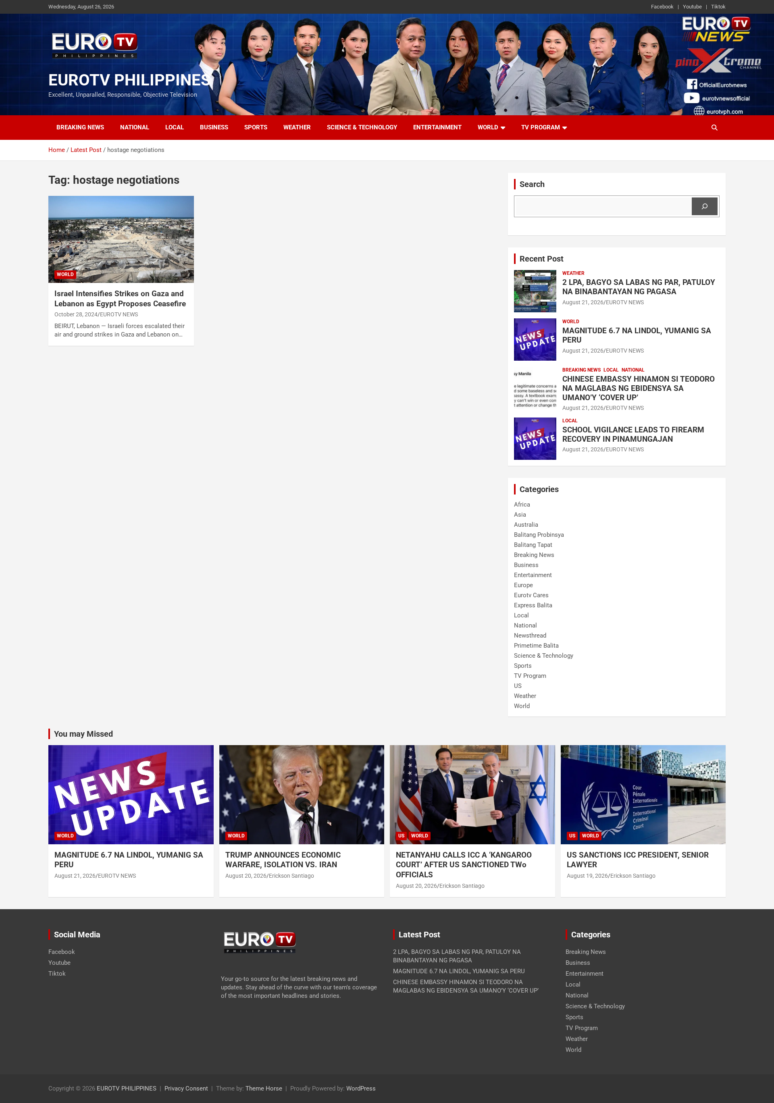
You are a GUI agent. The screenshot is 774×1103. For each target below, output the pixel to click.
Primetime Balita (536, 645)
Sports (255, 127)
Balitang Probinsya (539, 534)
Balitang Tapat (533, 544)
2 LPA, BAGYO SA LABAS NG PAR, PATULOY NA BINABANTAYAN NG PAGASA (638, 287)
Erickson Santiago (291, 875)
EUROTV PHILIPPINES (129, 80)
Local (174, 127)
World (488, 127)
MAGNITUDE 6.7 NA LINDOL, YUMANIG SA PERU (636, 335)
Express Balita (533, 605)
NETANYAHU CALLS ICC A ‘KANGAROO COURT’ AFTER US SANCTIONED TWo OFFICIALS (464, 864)
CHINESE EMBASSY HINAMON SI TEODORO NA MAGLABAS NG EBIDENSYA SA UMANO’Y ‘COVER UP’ (638, 388)
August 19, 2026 (587, 875)
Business (214, 127)
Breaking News (80, 127)
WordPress (361, 1088)
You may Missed (83, 734)
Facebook (662, 7)
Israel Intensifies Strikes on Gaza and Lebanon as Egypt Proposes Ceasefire (120, 298)
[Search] (705, 206)
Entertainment (437, 127)
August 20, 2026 (245, 875)
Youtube (692, 7)
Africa (522, 504)
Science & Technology (362, 127)
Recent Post (542, 259)
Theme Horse (264, 1088)
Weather (297, 127)
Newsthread (530, 635)
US (518, 686)
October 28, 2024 (76, 314)
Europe (523, 585)
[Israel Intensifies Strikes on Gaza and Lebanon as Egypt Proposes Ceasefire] (121, 239)
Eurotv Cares (531, 595)
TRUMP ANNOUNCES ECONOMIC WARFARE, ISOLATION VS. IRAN (284, 860)
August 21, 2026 (582, 302)
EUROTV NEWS (119, 314)
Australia (526, 524)
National (134, 127)
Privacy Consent (186, 1088)
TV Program (540, 127)
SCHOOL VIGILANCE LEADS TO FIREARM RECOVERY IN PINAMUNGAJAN (633, 434)
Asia (520, 514)
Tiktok (718, 7)
